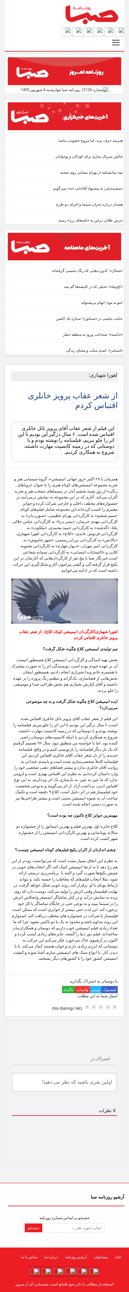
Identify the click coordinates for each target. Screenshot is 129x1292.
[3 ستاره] (101, 1007)
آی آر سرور (24, 1284)
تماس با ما (29, 1256)
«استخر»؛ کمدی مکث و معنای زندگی (94, 350)
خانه (118, 1256)
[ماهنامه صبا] (64, 246)
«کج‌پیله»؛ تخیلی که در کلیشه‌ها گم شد (93, 286)
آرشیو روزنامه (76, 1256)
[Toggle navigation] (115, 43)
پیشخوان (101, 1256)
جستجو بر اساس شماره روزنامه (64, 1217)
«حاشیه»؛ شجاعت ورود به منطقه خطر (93, 334)
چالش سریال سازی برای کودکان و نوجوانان (89, 156)
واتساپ (82, 989)
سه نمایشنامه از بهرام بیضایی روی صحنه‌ (91, 172)
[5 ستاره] (87, 1007)
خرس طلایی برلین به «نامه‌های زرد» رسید (90, 220)
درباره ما (51, 1256)
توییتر (95, 989)
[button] (119, 31)
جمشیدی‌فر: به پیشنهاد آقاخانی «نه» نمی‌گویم (88, 188)
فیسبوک (109, 989)
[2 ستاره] (108, 1007)
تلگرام (68, 989)
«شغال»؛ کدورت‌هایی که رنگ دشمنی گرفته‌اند (87, 270)
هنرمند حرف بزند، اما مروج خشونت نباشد (90, 140)
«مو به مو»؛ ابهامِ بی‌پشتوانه (102, 302)
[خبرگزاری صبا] (64, 116)
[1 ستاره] (114, 1007)
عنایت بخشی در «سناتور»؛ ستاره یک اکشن (89, 318)
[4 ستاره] (94, 1007)
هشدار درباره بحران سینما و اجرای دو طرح (89, 204)
